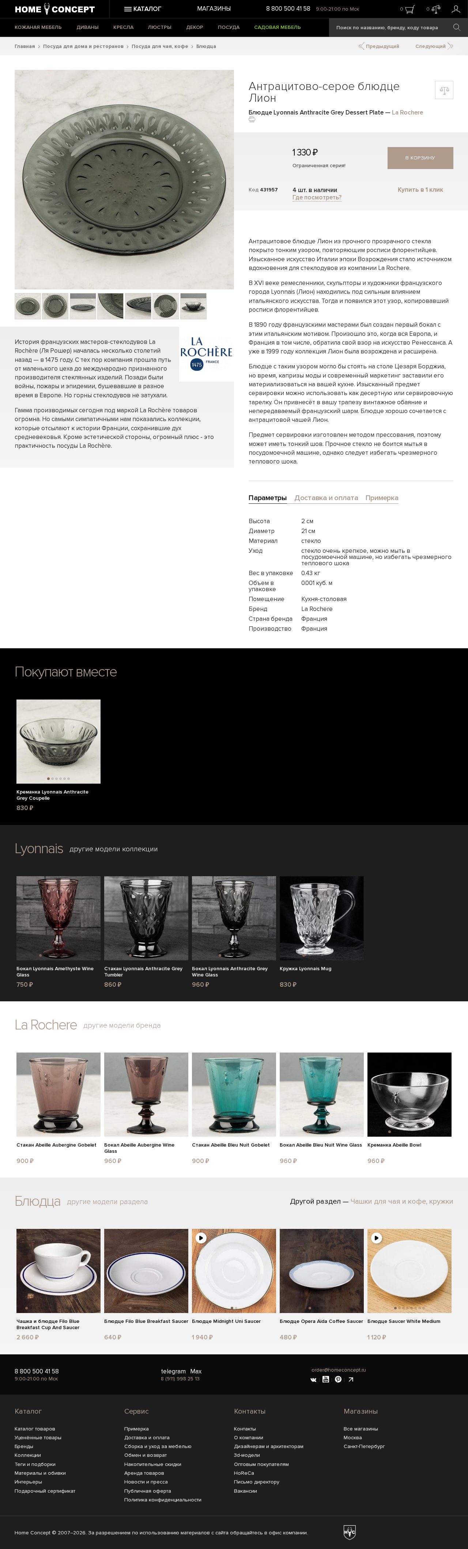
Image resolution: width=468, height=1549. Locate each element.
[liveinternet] (350, 1380)
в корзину (420, 158)
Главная (25, 46)
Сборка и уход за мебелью (158, 1446)
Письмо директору (256, 1482)
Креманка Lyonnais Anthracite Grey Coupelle (52, 795)
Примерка (136, 1429)
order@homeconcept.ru (339, 1370)
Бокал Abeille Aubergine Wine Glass (139, 1148)
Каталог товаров (35, 1429)
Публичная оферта (147, 1491)
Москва (353, 1437)
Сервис (136, 1411)
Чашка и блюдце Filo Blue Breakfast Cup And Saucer (47, 1325)
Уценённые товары (38, 1437)
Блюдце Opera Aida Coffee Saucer (321, 1321)
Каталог (28, 1411)
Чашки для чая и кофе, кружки (402, 1201)
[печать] (252, 119)
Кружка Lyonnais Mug (305, 969)
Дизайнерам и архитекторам (268, 1446)
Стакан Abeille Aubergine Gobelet (56, 1145)
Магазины (214, 8)
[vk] (313, 1380)
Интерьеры (28, 1482)
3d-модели (247, 1455)
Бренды (24, 1446)
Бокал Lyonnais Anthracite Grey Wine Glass (230, 972)
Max (195, 1371)
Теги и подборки (35, 1464)
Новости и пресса (146, 1482)
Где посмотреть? (316, 197)
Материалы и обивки (40, 1473)
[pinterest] (338, 1380)
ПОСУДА (228, 27)
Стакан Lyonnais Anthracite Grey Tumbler (143, 972)
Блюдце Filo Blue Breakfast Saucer (146, 1321)
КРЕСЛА (123, 27)
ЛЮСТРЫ (159, 27)
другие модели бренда (122, 1025)
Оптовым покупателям (261, 1464)
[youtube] (326, 1380)
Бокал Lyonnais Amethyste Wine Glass (55, 972)
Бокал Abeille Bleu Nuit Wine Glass (321, 1145)
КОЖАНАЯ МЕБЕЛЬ (38, 27)
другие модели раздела (107, 1201)
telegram (173, 1371)
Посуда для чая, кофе (160, 46)
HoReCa (244, 1473)
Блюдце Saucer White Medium (403, 1321)
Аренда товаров (144, 1473)
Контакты (250, 1411)
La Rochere (407, 112)
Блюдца (206, 46)
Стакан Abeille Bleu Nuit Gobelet (231, 1145)
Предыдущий (382, 46)
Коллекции (28, 1455)
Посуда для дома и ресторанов (83, 46)
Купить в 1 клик (420, 190)
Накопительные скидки (152, 1464)
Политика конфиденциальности (162, 1500)
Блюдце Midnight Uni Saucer (226, 1321)
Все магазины (361, 1429)
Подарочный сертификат (45, 1491)
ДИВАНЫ (87, 27)
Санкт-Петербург (364, 1446)
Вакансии (245, 1491)
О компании (248, 1437)
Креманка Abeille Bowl (394, 1145)
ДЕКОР (194, 27)
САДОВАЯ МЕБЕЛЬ (277, 27)
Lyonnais (39, 849)
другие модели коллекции (113, 849)
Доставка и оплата (147, 1437)
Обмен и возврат (145, 1455)
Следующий (431, 46)
